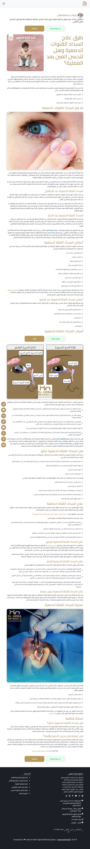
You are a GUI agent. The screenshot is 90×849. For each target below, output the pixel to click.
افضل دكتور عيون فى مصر (40, 750)
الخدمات (78, 829)
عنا (72, 829)
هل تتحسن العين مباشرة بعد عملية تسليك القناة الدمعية (51, 514)
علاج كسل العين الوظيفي (19, 787)
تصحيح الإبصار (52, 545)
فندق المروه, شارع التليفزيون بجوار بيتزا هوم (71, 815)
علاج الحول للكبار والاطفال (19, 777)
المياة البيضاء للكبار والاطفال (18, 780)
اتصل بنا (67, 830)
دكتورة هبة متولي (13, 290)
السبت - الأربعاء (76, 823)
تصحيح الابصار (23, 793)
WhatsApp (54, 28)
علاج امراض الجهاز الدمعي (19, 790)
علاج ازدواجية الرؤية (21, 783)
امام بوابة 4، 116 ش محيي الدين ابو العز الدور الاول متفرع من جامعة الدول (70, 803)
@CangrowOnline (63, 839)
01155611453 (76, 819)
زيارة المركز (52, 713)
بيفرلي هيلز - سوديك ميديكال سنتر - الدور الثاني (71, 809)
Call (33, 28)
